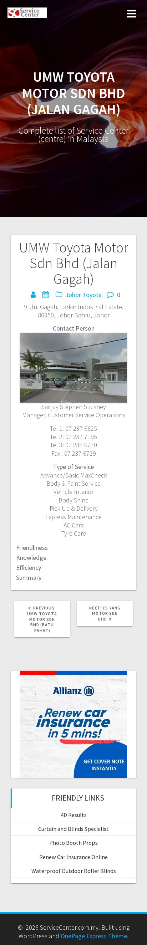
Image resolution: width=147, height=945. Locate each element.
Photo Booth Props (73, 842)
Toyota (92, 295)
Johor (73, 295)
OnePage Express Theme (94, 936)
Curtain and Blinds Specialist (73, 828)
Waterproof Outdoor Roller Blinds (73, 870)
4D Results (74, 814)
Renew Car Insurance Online (73, 856)
